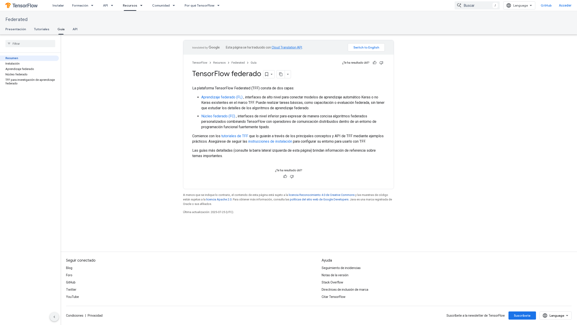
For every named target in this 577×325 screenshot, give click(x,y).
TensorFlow (199, 62)
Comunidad (161, 5)
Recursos (130, 5)
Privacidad (95, 315)
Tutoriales (41, 29)
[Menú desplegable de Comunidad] (175, 5)
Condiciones (74, 315)
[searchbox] (30, 43)
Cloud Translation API (287, 47)
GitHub (546, 5)
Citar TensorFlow (334, 297)
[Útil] (374, 62)
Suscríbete (522, 315)
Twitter (71, 289)
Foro (69, 275)
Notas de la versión (335, 275)
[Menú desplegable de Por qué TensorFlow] (219, 5)
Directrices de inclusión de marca (345, 289)
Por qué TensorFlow (199, 5)
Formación (80, 5)
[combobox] (477, 5)
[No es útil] (381, 62)
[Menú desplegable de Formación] (93, 5)
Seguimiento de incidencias (341, 268)
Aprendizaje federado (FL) (222, 97)
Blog (69, 268)
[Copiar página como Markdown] (281, 74)
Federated (16, 19)
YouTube (72, 297)
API (105, 5)
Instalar (58, 5)
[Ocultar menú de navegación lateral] (54, 316)
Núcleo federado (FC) (218, 116)
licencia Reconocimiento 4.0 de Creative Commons (322, 195)
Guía (60, 29)
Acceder (565, 5)
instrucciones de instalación (270, 141)
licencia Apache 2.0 (218, 199)
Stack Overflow (332, 282)
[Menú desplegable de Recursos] (142, 5)
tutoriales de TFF (234, 136)
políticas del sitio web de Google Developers (319, 199)
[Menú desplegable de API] (113, 5)
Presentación (15, 29)
